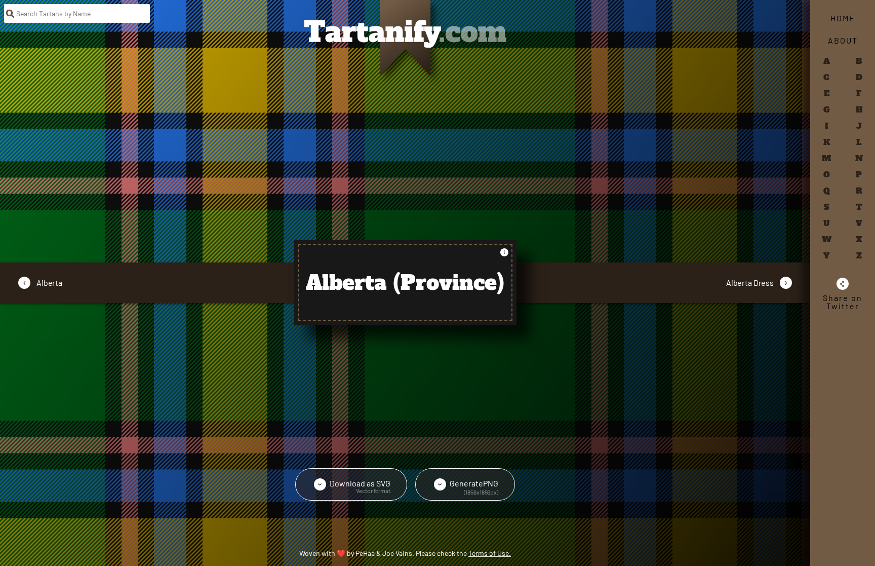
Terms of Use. (489, 553)
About (843, 40)
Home (842, 18)
